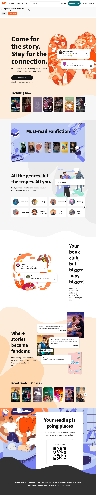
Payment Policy (42, 485)
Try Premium (31, 482)
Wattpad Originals (20, 482)
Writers (55, 482)
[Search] (31, 3)
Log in (85, 3)
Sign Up (91, 3)
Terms (29, 485)
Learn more (12, 13)
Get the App (40, 482)
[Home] (4, 3)
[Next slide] (85, 104)
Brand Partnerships (66, 482)
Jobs (74, 482)
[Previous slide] (10, 104)
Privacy (34, 485)
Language (48, 482)
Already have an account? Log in (22, 82)
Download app (74, 3)
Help (59, 485)
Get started (22, 78)
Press (79, 482)
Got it (4, 13)
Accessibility (52, 485)
